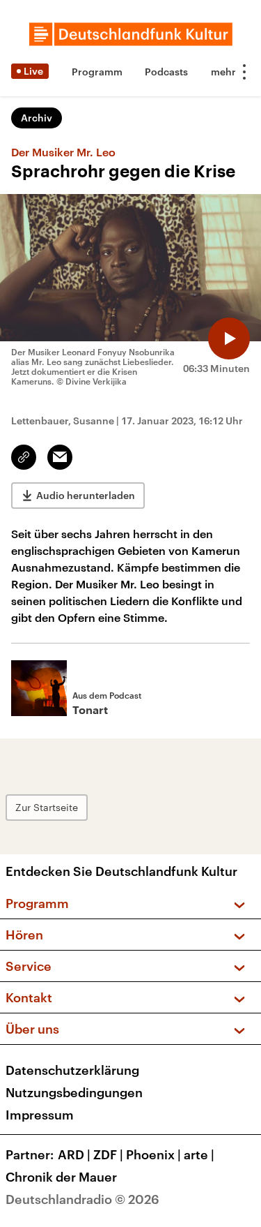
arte (199, 1154)
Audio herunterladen (85, 495)
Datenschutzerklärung (72, 1070)
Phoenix (153, 1154)
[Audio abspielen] (229, 338)
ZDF (108, 1154)
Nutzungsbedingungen (74, 1092)
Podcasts (166, 71)
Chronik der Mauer (61, 1176)
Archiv (36, 118)
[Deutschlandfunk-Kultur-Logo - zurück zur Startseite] (130, 34)
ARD (74, 1154)
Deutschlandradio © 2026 (82, 1199)
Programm (97, 71)
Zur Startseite (46, 807)
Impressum (40, 1114)
